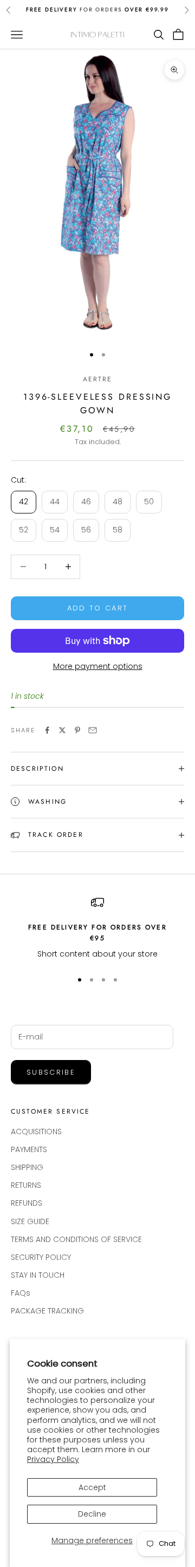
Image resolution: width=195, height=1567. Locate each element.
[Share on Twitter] (62, 730)
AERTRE (98, 379)
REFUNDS (26, 1203)
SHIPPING (27, 1167)
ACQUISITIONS (36, 1131)
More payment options (97, 666)
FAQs (20, 1293)
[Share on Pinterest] (77, 730)
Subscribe (51, 1072)
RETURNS (26, 1185)
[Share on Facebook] (47, 730)
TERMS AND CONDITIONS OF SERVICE (76, 1239)
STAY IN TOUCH (37, 1275)
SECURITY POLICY (41, 1257)
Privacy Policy (53, 1459)
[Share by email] (92, 730)
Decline (92, 1514)
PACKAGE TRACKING (47, 1310)
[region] (97, 928)
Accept (92, 1487)
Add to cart (97, 608)
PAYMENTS (29, 1149)
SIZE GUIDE (30, 1221)
